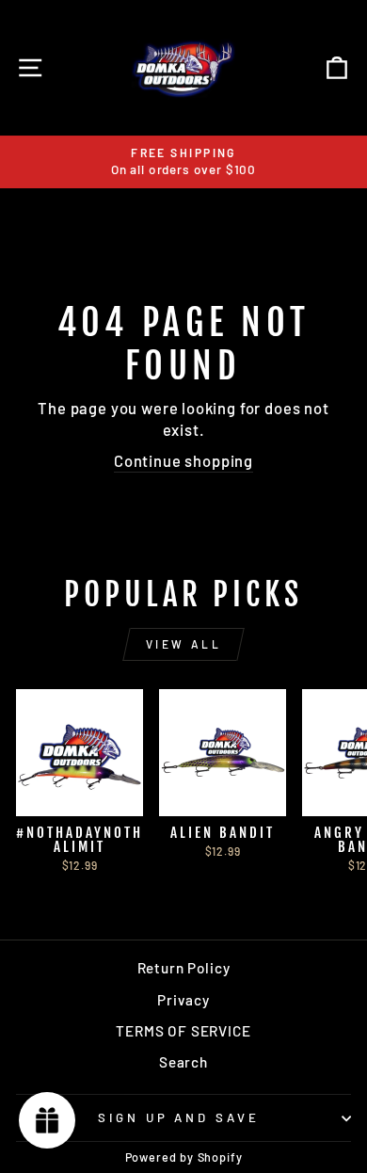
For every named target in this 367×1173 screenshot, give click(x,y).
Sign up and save (179, 1117)
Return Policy (184, 967)
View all (184, 644)
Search (183, 1061)
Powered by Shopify (184, 1157)
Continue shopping (183, 460)
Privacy (183, 999)
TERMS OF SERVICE (183, 1030)
